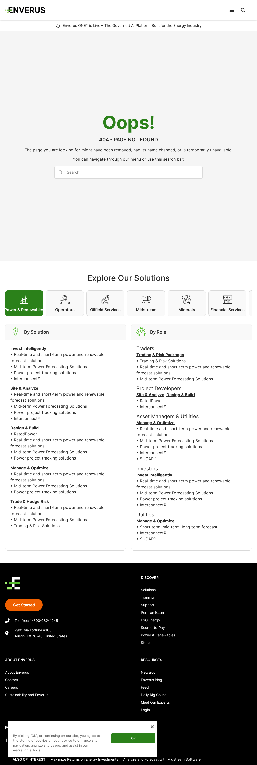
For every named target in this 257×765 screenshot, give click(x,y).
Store (145, 642)
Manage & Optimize (155, 422)
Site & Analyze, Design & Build (165, 394)
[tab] (24, 303)
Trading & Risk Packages (160, 354)
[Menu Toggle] (231, 10)
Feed (145, 687)
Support (147, 605)
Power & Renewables (158, 635)
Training (147, 597)
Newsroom (149, 672)
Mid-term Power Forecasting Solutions (50, 366)
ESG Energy (150, 620)
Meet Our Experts (155, 702)
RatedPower (25, 433)
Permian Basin (152, 612)
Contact (11, 680)
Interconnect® (27, 378)
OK (133, 738)
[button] (243, 10)
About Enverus (17, 672)
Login (145, 710)
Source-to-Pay (153, 627)
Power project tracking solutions (45, 372)
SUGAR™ (148, 458)
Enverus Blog (151, 680)
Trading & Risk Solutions (37, 525)
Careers (11, 687)
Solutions (148, 590)
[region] (82, 739)
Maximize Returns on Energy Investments (84, 759)
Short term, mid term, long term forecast (178, 526)
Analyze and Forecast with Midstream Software (162, 759)
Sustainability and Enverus (26, 695)
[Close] (152, 726)
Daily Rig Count (153, 695)
